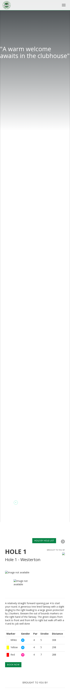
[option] (35, 572)
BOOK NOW (13, 664)
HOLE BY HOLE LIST (44, 540)
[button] (15, 502)
